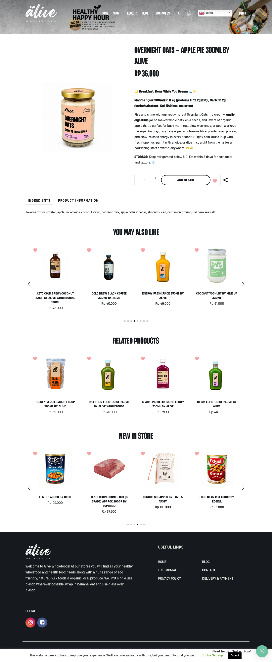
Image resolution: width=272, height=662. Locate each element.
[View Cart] (188, 13)
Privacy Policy (169, 578)
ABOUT (131, 13)
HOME (105, 13)
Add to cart (185, 180)
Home (162, 562)
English (208, 13)
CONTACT (208, 570)
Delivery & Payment (217, 578)
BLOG (145, 13)
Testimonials (168, 570)
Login (243, 13)
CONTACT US (163, 13)
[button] (243, 284)
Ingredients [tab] (39, 200)
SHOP (116, 13)
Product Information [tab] (78, 200)
